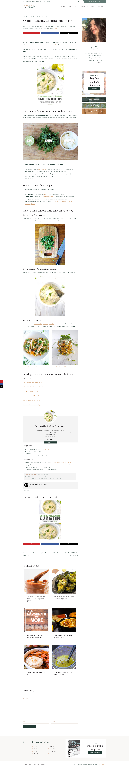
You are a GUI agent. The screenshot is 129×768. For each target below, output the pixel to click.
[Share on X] (69, 33)
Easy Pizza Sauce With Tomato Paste (32, 382)
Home (25, 764)
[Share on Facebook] (50, 33)
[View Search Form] (105, 6)
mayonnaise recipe (43, 169)
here (56, 28)
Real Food (52, 753)
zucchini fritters (54, 44)
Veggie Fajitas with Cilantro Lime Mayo (36, 366)
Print (50, 442)
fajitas (44, 44)
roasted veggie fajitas (48, 324)
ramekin (45, 194)
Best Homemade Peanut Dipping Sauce (33, 386)
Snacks (35, 746)
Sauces (35, 748)
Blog (70, 6)
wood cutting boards (48, 196)
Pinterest (57, 486)
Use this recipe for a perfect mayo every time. (60, 462)
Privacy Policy (35, 764)
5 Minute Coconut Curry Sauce (31, 391)
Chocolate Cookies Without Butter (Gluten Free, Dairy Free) (35, 552)
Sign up (48, 1)
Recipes (43, 764)
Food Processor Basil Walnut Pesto (32, 396)
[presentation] (36, 581)
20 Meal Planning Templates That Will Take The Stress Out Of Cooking (65, 552)
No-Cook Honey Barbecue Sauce (31, 400)
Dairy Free (52, 748)
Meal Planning (37, 753)
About (75, 6)
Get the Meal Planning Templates (95, 1)
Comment (26, 698)
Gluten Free (37, 751)
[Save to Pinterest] (31, 33)
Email (53, 721)
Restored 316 (102, 764)
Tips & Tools (52, 751)
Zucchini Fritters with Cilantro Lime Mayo (64, 366)
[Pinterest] (78, 2)
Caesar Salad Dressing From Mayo (32, 405)
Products (93, 6)
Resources (100, 6)
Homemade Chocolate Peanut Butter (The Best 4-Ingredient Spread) (36, 599)
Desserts (51, 746)
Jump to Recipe (28, 38)
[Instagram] (81, 2)
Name (25, 721)
